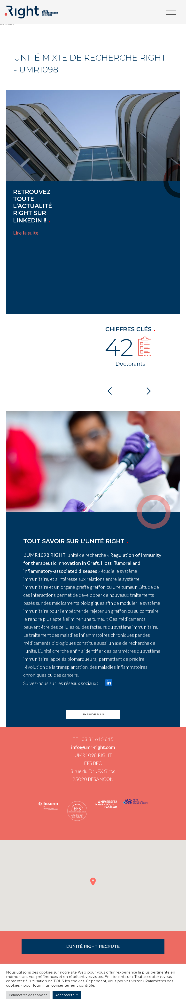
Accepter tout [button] (66, 995)
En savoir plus (93, 714)
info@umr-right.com (93, 747)
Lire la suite (26, 233)
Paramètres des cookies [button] (28, 995)
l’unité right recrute (93, 946)
